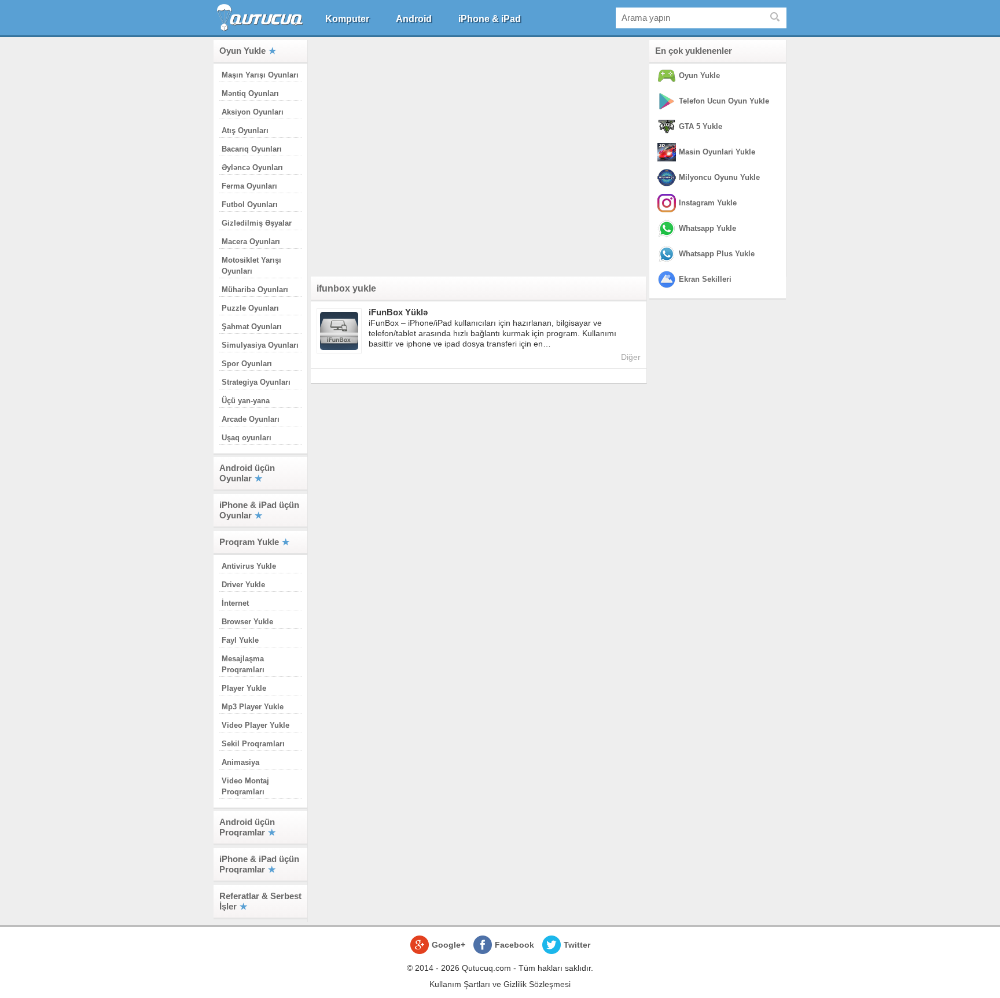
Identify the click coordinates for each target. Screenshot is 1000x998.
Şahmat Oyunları (252, 326)
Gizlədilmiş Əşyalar (257, 223)
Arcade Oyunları (251, 419)
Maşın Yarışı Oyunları (260, 75)
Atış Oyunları (245, 130)
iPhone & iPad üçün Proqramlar (259, 864)
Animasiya (240, 762)
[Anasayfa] (261, 17)
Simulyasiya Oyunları (260, 345)
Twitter (577, 944)
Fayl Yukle (240, 640)
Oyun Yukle (242, 51)
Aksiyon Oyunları (253, 112)
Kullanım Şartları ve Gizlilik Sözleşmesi (500, 984)
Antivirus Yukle (249, 566)
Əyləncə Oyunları (252, 167)
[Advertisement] (478, 155)
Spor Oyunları (247, 363)
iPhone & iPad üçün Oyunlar (259, 510)
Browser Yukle (247, 621)
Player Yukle (244, 688)
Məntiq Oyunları (250, 93)
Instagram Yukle (708, 202)
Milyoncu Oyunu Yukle (719, 177)
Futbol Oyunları (250, 204)
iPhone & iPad (489, 19)
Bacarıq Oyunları (252, 149)
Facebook (514, 944)
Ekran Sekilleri (705, 279)
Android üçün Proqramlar (247, 827)
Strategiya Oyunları (256, 382)
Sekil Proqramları (253, 743)
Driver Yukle (243, 584)
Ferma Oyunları (249, 186)
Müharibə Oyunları (255, 289)
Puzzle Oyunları (250, 308)
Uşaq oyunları (246, 437)
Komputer (347, 19)
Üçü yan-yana (246, 400)
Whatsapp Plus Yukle (717, 253)
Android (414, 19)
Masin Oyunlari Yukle (717, 152)
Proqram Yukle (249, 542)
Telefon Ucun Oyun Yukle (724, 101)
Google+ (448, 944)
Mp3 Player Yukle (253, 706)
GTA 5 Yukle (700, 126)
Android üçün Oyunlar (247, 473)
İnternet (235, 603)
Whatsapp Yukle (707, 228)
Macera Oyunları (251, 241)
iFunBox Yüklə (398, 312)
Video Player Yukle (255, 725)
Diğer (631, 357)
